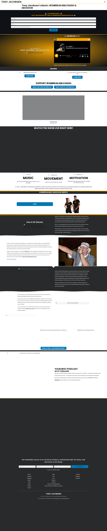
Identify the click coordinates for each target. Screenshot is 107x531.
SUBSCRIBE (57, 380)
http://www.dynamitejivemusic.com (29, 256)
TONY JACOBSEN (11, 2)
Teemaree (26, 251)
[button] (105, 2)
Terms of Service (64, 498)
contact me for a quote (29, 308)
